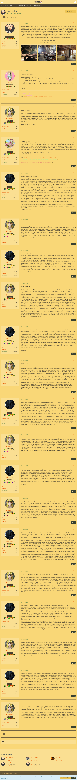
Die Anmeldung (34, 757)
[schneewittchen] (53, 759)
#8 (73, 283)
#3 (73, 106)
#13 (73, 465)
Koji (9, 13)
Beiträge (4, 45)
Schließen (74, 777)
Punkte (3, 43)
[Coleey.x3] (28, 759)
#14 (73, 498)
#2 (73, 70)
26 (15, 17)
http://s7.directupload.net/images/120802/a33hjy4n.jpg (38, 96)
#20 (73, 702)
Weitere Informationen (65, 777)
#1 (73, 23)
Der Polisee (58, 757)
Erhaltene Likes (5, 41)
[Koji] (3, 759)
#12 (73, 434)
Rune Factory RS (9, 760)
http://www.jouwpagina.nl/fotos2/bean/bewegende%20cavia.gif (40, 157)
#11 (73, 399)
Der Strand (33, 763)
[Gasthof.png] (48, 52)
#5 (73, 173)
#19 (73, 670)
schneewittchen (58, 759)
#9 (73, 326)
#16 (73, 571)
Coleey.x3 (33, 759)
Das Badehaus (9, 763)
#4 (73, 137)
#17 (73, 602)
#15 (73, 529)
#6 (73, 219)
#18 (73, 639)
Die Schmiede (9, 757)
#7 (73, 250)
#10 (73, 360)
